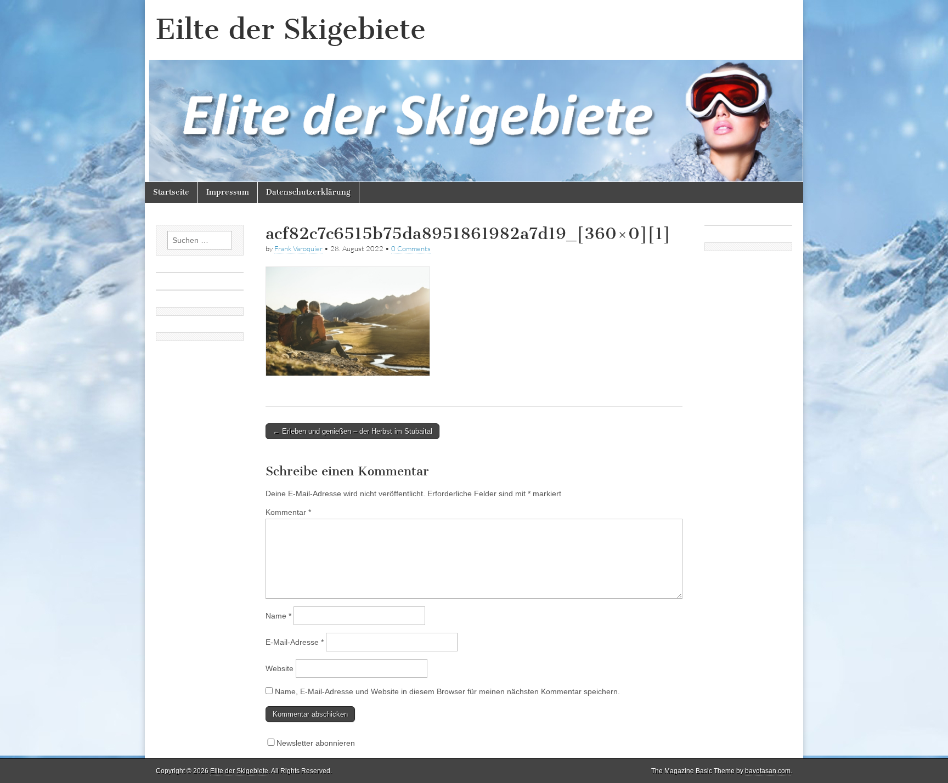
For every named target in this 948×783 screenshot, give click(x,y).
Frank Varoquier (298, 248)
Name (278, 615)
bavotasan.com (768, 771)
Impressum (227, 192)
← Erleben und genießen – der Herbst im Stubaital (352, 431)
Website (280, 668)
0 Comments (411, 248)
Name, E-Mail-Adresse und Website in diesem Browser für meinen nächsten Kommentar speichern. (447, 691)
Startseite (171, 192)
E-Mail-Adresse (295, 642)
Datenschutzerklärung (308, 192)
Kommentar (288, 512)
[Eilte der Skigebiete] (474, 91)
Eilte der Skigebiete (291, 29)
